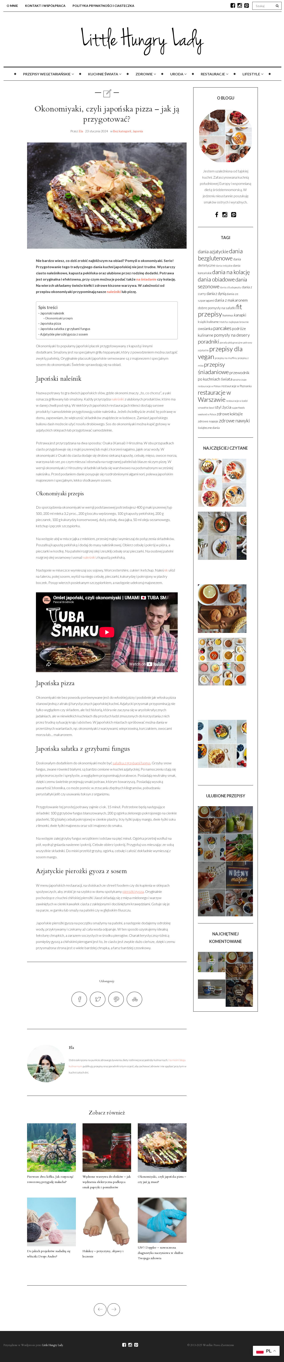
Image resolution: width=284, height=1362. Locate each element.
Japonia (137, 131)
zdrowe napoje (208, 421)
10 (239, 855)
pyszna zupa (240, 379)
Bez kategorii (122, 131)
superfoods (238, 407)
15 (212, 998)
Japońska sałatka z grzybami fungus (65, 329)
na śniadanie (146, 279)
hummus (228, 315)
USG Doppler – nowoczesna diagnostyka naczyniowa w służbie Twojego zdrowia (160, 1252)
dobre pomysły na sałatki (217, 308)
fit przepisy (220, 310)
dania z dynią (216, 293)
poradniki (208, 341)
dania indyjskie (224, 265)
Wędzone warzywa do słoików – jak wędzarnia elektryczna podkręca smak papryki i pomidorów (107, 1182)
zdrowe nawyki (234, 420)
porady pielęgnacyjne (231, 342)
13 (212, 827)
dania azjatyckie (213, 251)
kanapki (240, 315)
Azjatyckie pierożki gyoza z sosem (64, 334)
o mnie (12, 6)
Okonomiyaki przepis (59, 318)
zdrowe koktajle (230, 414)
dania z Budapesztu (230, 287)
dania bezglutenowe (220, 255)
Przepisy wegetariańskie (47, 74)
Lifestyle (251, 74)
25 (212, 971)
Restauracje (213, 74)
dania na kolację (231, 272)
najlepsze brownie (239, 322)
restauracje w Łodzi (237, 400)
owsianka (205, 328)
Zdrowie (144, 74)
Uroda (176, 74)
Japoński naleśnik (52, 313)
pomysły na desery (232, 335)
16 (239, 972)
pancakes (222, 328)
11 (239, 827)
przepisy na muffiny (226, 358)
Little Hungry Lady (52, 1345)
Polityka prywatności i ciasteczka (103, 6)
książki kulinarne (208, 322)
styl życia (223, 407)
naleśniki (114, 291)
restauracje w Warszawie (214, 396)
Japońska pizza (50, 323)
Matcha (223, 321)
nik (166, 570)
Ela (81, 131)
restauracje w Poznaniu (236, 386)
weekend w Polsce (207, 414)
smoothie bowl (206, 407)
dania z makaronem (231, 300)
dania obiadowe (216, 279)
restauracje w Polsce (209, 386)
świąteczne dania (209, 427)
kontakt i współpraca (45, 6)
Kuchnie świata (103, 74)
